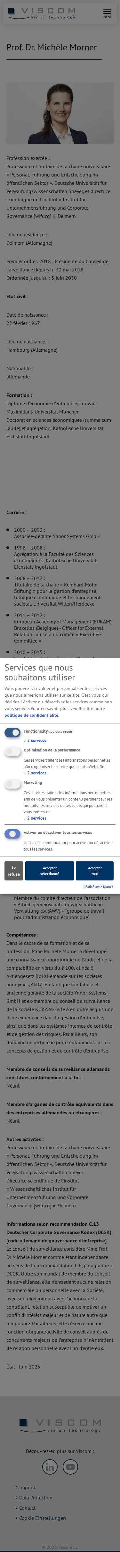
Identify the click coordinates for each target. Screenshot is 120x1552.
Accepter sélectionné (49, 871)
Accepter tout (95, 871)
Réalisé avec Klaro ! (98, 886)
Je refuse (14, 871)
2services (35, 740)
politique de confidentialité (31, 715)
